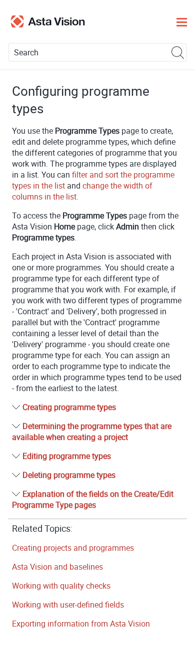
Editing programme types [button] (66, 455)
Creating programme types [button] (69, 407)
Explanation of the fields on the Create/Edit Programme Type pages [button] (93, 499)
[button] (178, 52)
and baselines (57, 566)
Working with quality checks (61, 585)
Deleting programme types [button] (69, 474)
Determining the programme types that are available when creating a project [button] (92, 431)
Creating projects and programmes (73, 547)
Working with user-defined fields (68, 604)
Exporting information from (81, 623)
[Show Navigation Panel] (182, 21)
